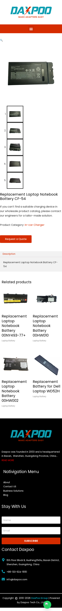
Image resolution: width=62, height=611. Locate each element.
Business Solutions (13, 490)
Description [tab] (9, 254)
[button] (31, 29)
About (6, 482)
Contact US (9, 486)
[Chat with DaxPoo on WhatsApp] (47, 605)
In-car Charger (34, 225)
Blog (5, 495)
